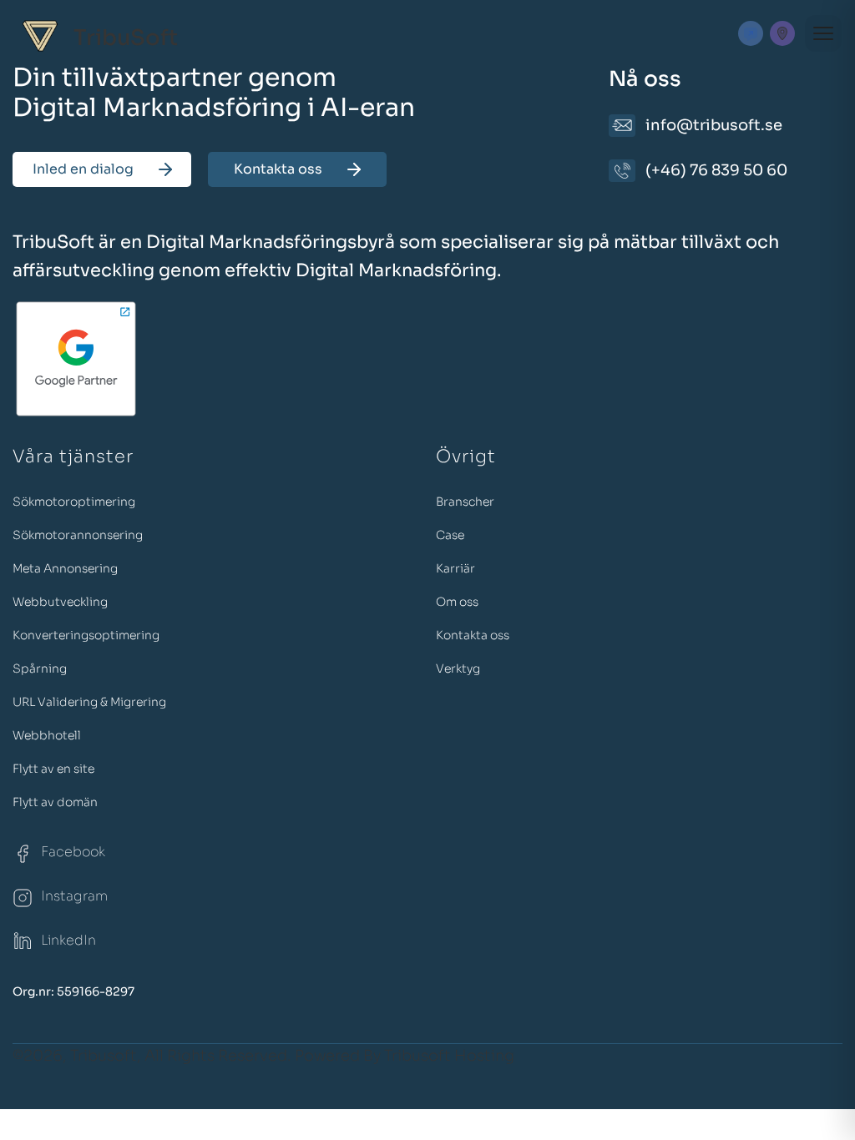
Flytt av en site (53, 768)
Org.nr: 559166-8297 (73, 991)
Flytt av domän (55, 802)
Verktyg (458, 668)
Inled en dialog (83, 169)
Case (450, 534)
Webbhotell (47, 735)
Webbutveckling (60, 601)
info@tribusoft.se (713, 125)
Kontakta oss (278, 169)
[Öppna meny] (823, 33)
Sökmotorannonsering (78, 534)
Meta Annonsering (65, 568)
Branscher (465, 501)
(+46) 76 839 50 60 (716, 170)
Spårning (40, 668)
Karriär (455, 568)
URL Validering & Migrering (89, 701)
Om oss (457, 601)
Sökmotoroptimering (74, 501)
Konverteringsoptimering (86, 635)
